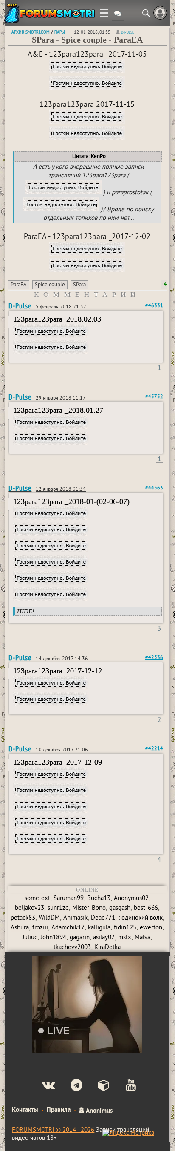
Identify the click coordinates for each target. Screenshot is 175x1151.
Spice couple (50, 285)
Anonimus (99, 1110)
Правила (59, 1110)
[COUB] (97, 1086)
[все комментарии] (118, 14)
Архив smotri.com (30, 32)
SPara (79, 285)
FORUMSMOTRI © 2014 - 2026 (53, 1130)
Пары (59, 32)
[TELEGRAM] (69, 1086)
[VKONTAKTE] (41, 1086)
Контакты (25, 1110)
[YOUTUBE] (124, 1086)
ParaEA (19, 285)
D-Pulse (127, 32)
